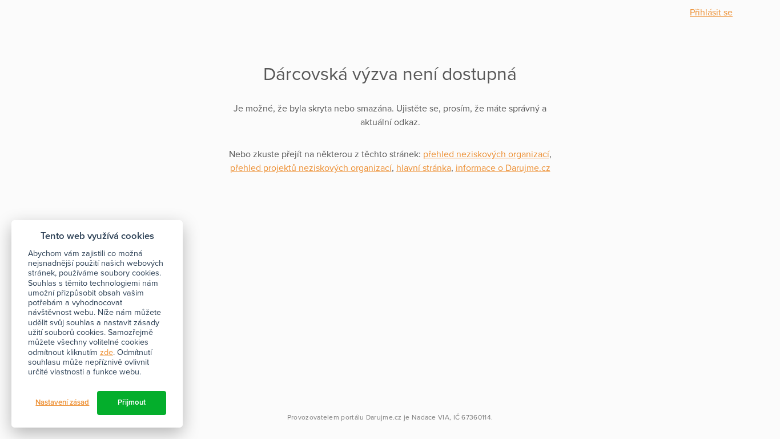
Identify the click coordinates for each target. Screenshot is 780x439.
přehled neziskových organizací (486, 154)
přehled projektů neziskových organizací (311, 168)
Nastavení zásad (62, 402)
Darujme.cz (384, 417)
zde (106, 352)
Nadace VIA (430, 417)
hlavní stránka (423, 168)
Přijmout (132, 402)
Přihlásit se (711, 12)
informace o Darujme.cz (503, 168)
